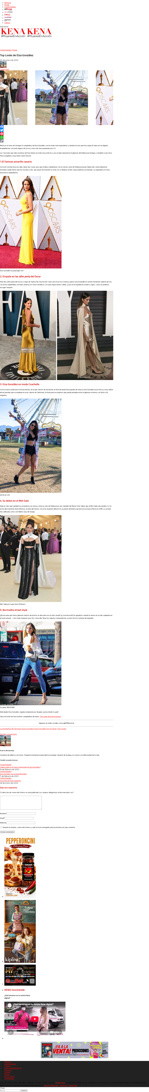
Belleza (7, 3)
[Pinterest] (56, 133)
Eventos (7, 1070)
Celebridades (10, 7)
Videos (7, 23)
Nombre (3, 813)
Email (2, 818)
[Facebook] (56, 126)
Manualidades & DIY (13, 1068)
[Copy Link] (56, 140)
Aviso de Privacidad (51, 1085)
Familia (7, 1072)
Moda (6, 5)
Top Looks (61, 729)
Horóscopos (9, 1076)
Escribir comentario (8, 734)
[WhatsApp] (56, 137)
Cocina (7, 1066)
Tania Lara (4, 69)
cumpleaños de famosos (10, 729)
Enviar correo (60, 1082)
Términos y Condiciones (68, 1085)
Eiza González (28, 729)
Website (3, 822)
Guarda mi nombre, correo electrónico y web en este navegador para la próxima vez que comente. (39, 827)
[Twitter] (56, 130)
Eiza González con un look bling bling (13, 774)
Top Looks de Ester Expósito (50, 716)
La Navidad (9, 1079)
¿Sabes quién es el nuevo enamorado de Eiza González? (20, 767)
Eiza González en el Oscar (45, 729)
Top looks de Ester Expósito (10, 780)
